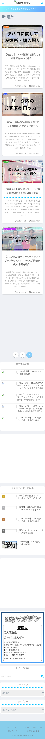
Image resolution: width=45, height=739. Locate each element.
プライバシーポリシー (33, 727)
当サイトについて (12, 727)
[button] (41, 676)
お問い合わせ (11, 731)
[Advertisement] (22, 323)
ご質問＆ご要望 (33, 731)
